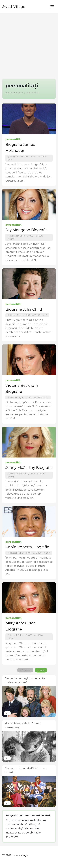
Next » (41, 670)
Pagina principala (14, 92)
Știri (7, 713)
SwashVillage (13, 6)
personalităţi (13, 139)
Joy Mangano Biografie (26, 230)
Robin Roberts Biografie (27, 547)
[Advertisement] (29, 43)
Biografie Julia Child (23, 309)
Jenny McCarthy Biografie (29, 467)
